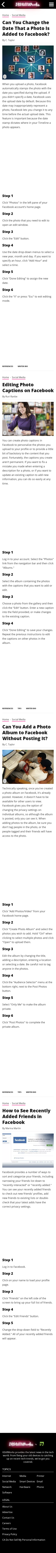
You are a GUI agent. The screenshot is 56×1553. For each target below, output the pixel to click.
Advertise (7, 1512)
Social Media (18, 15)
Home (5, 15)
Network (6, 1487)
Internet (6, 1476)
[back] (4, 4)
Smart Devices (27, 1481)
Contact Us (8, 1517)
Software (7, 1492)
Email (40, 1481)
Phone (40, 1487)
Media (23, 1476)
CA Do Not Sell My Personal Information (23, 1539)
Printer (40, 1476)
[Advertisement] (28, 161)
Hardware (25, 1487)
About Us (7, 1506)
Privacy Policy (9, 1534)
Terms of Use (9, 1528)
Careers (6, 1523)
